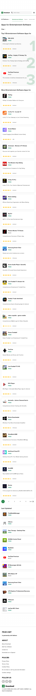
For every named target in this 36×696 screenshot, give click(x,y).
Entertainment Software (17, 19)
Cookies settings (6, 672)
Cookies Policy (6, 667)
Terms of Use (5, 664)
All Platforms (4, 19)
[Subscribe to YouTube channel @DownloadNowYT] (10, 681)
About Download (6, 644)
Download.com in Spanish (8, 652)
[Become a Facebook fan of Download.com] (3, 681)
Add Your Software (7, 647)
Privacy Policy (5, 661)
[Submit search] (12, 12)
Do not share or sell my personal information (13, 669)
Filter (2, 29)
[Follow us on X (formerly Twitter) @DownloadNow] (6, 681)
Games (26, 19)
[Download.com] (5, 13)
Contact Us (5, 649)
